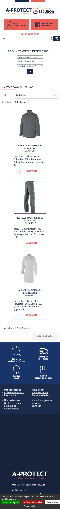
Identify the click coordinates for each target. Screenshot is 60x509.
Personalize (52, 502)
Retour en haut (45, 336)
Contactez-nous (40, 392)
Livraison (36, 406)
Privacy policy (30, 506)
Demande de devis (41, 395)
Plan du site (10, 395)
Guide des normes (13, 403)
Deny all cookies (33, 502)
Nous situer (38, 389)
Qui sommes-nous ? (14, 392)
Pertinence (36, 95)
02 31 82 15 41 (31, 34)
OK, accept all (12, 502)
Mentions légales (12, 389)
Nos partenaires (12, 400)
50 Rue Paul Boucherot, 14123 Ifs (29, 485)
